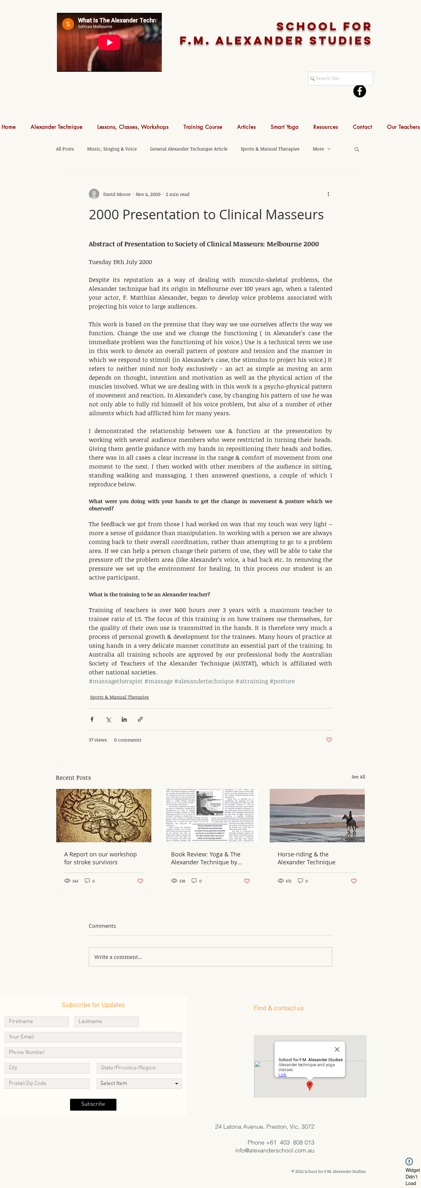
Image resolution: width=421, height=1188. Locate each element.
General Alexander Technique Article (189, 149)
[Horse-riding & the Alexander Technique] (317, 815)
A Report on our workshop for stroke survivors (100, 858)
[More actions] (328, 194)
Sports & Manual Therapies (270, 149)
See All (358, 776)
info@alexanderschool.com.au (274, 1150)
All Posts (65, 149)
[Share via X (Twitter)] (108, 719)
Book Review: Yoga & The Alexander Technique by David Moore (205, 858)
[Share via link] (140, 719)
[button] (57, 127)
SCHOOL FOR (325, 26)
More (318, 149)
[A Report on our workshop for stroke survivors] (103, 815)
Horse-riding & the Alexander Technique (306, 858)
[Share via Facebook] (92, 719)
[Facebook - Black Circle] (359, 91)
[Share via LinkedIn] (124, 719)
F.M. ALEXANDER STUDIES (276, 40)
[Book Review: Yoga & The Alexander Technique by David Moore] (210, 815)
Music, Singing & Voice (112, 149)
